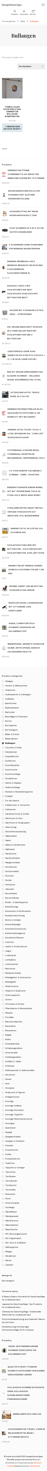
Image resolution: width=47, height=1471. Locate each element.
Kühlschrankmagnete (15, 933)
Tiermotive (10, 1172)
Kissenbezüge (11, 906)
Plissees (9, 1012)
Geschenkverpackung (15, 831)
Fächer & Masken (13, 783)
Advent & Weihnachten (16, 685)
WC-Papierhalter (13, 1238)
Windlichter (10, 1256)
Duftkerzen (10, 760)
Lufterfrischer (11, 964)
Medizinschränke (13, 973)
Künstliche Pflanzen (14, 937)
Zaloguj (24, 14)
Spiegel (8, 1132)
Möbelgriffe (10, 981)
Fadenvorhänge (12, 787)
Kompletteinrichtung (15, 915)
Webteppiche (11, 1247)
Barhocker (10, 712)
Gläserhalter (11, 836)
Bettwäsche (11, 725)
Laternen (9, 942)
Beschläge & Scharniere (16, 716)
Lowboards (10, 955)
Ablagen (9, 681)
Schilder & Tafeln (13, 1061)
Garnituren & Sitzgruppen (17, 822)
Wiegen (8, 1251)
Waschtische (11, 1229)
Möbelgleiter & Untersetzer (18, 977)
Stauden (9, 1145)
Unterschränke (12, 1203)
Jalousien (9, 889)
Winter (8, 1260)
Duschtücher (11, 769)
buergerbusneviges (12, 4)
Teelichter (10, 1163)
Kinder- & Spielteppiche (16, 902)
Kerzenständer (12, 897)
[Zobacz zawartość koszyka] (33, 12)
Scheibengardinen (13, 1048)
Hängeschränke (12, 862)
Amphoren (10, 690)
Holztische (10, 884)
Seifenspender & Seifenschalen (20, 1070)
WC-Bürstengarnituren (16, 1234)
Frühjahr (9, 796)
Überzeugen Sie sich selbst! (12, 127)
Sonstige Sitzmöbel (14, 1110)
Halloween (10, 849)
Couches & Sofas (13, 747)
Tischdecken (11, 1180)
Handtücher (11, 853)
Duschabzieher (12, 765)
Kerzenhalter (11, 893)
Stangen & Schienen (14, 1141)
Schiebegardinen (13, 1057)
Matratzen (10, 968)
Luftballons (10, 959)
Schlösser (9, 1065)
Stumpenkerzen (12, 1158)
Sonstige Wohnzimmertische (18, 1119)
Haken (8, 840)
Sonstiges (10, 1123)
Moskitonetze (11, 986)
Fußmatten (10, 809)
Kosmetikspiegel (12, 924)
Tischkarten (11, 1185)
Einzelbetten (11, 778)
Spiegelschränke (13, 1136)
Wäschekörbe (11, 1225)
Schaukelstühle (12, 1043)
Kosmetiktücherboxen (15, 928)
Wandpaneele (11, 1216)
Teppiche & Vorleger (15, 1167)
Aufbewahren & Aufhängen (18, 694)
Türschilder (10, 1189)
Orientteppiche (12, 995)
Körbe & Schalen (13, 920)
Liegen (8, 951)
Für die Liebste (12, 800)
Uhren (8, 1198)
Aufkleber (9, 699)
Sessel (8, 1079)
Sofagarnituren (12, 1096)
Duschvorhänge (12, 774)
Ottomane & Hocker (14, 1004)
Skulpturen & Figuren (15, 1092)
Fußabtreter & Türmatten (17, 805)
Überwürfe (10, 1194)
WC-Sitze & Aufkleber (15, 1242)
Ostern (8, 999)
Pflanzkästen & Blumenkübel (18, 1008)
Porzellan (9, 1017)
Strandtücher (11, 1150)
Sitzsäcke (9, 1088)
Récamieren (10, 1030)
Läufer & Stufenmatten (16, 946)
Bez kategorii (11, 729)
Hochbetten (11, 867)
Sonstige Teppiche (14, 1114)
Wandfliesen (11, 1211)
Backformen (11, 703)
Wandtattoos (11, 1220)
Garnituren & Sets (13, 818)
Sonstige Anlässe (13, 1105)
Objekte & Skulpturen (15, 990)
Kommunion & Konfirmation (18, 911)
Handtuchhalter (12, 858)
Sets (7, 1083)
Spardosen (10, 1127)
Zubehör (9, 1264)
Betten (8, 721)
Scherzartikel (11, 1052)
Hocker (8, 880)
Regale (8, 1035)
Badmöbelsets (12, 707)
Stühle (8, 1154)
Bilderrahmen (11, 738)
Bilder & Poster (12, 734)
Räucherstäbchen (13, 1021)
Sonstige (9, 1101)
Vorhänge (9, 1207)
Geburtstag (10, 827)
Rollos (8, 1039)
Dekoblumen (11, 752)
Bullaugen (10, 743)
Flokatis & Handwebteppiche (19, 791)
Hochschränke (12, 871)
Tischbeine (10, 1176)
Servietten (10, 1074)
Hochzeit (9, 875)
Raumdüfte (10, 1026)
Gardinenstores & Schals (17, 813)
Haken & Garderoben (15, 844)
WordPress (35, 1466)
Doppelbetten (12, 756)
